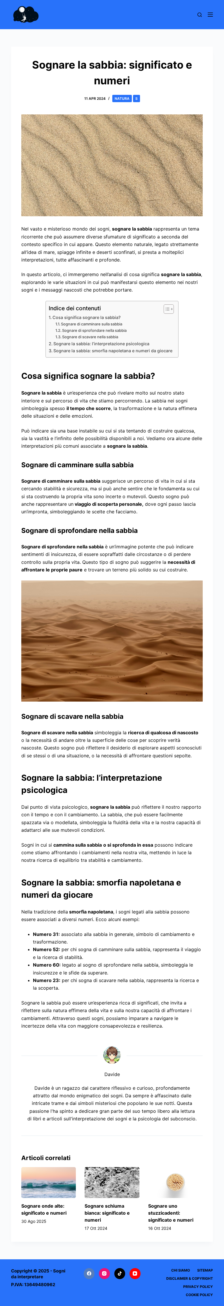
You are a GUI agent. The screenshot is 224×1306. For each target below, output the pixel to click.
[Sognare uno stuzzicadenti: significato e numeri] (175, 1182)
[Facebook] (89, 1273)
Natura (122, 98)
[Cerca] (199, 15)
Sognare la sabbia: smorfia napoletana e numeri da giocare (112, 350)
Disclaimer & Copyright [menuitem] (189, 1278)
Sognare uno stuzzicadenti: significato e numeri (170, 1213)
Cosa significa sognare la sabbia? (86, 317)
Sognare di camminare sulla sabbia (91, 324)
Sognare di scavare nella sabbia (90, 336)
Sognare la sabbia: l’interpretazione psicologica (101, 343)
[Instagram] (104, 1273)
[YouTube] (135, 1273)
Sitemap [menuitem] (205, 1270)
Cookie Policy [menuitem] (199, 1295)
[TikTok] (119, 1273)
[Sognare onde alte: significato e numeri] (48, 1182)
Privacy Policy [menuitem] (198, 1286)
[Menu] (210, 14)
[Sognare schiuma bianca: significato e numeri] (112, 1182)
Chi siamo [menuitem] (180, 1270)
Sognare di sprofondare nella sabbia (94, 330)
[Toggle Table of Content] (165, 309)
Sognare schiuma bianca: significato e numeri (107, 1213)
